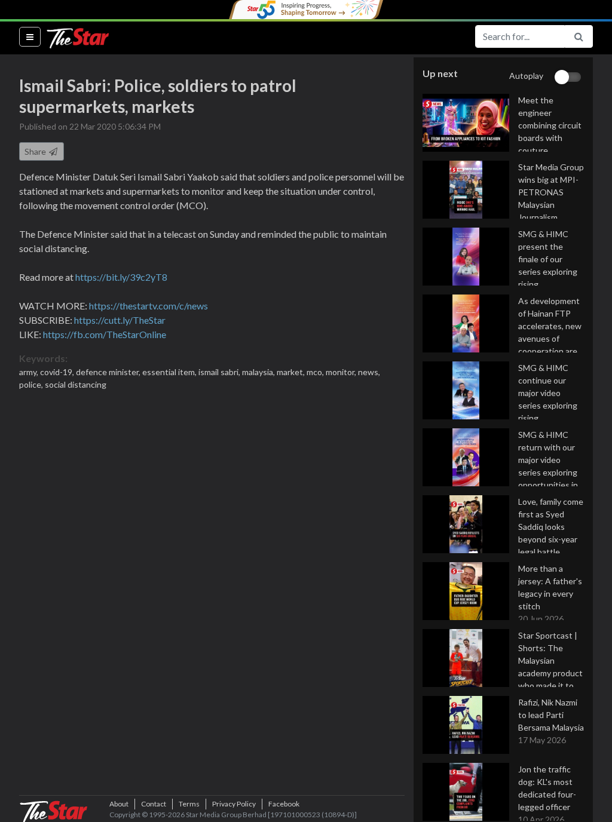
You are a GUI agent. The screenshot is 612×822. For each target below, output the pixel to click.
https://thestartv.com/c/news (148, 305)
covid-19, (58, 372)
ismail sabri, (220, 372)
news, (369, 372)
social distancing (75, 384)
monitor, (342, 372)
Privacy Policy (234, 803)
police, (32, 384)
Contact (153, 803)
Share (36, 151)
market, (292, 372)
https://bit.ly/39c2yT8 (121, 277)
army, (29, 372)
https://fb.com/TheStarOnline (104, 334)
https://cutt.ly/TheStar (120, 320)
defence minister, (109, 372)
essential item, (170, 372)
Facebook (283, 803)
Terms (189, 803)
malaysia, (259, 372)
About (118, 803)
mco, (316, 372)
